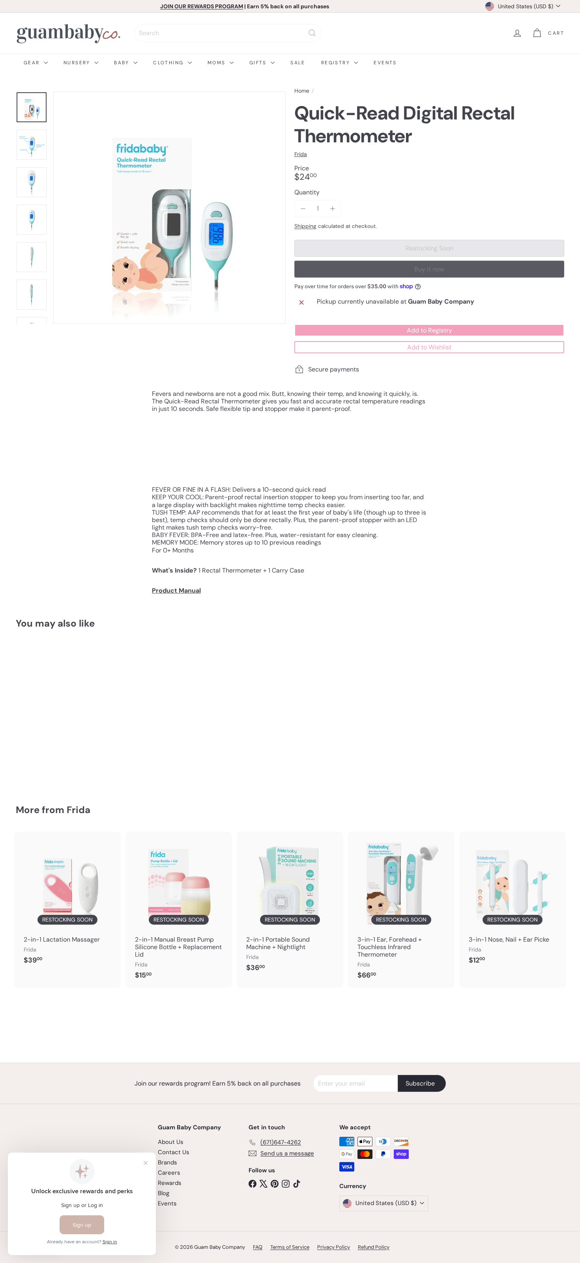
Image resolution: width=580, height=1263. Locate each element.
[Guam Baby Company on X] (264, 1183)
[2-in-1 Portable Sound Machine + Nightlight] (290, 906)
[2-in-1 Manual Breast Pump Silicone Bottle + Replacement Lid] (178, 910)
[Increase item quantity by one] (332, 208)
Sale (297, 63)
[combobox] (228, 33)
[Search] (312, 33)
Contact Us (173, 1152)
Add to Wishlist (429, 347)
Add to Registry (429, 330)
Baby (122, 63)
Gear (33, 63)
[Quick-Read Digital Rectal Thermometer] (58, 711)
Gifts (259, 63)
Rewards (169, 1183)
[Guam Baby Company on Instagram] (286, 1183)
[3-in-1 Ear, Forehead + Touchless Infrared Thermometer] (401, 910)
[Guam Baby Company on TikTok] (297, 1183)
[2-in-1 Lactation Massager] (67, 902)
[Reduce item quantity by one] (302, 208)
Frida (78, 810)
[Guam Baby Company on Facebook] (252, 1183)
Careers (169, 1173)
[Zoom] (169, 207)
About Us (170, 1142)
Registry (336, 63)
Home (301, 91)
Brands (167, 1162)
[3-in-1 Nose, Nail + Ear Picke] (512, 902)
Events (385, 63)
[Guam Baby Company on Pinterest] (275, 1183)
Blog (163, 1193)
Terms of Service (289, 1247)
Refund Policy (373, 1247)
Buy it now (429, 269)
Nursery (78, 63)
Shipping (305, 226)
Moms (218, 63)
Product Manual (176, 590)
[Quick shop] (97, 650)
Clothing (169, 63)
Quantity (307, 192)
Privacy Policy (333, 1247)
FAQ (257, 1247)
